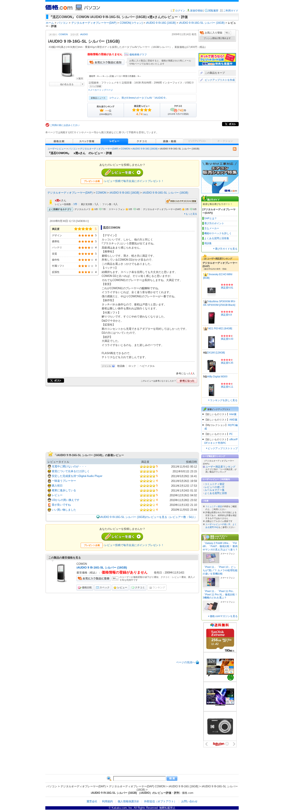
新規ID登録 (196, 10)
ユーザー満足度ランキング (220, 466)
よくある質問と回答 (216, 493)
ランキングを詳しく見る (223, 400)
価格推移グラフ (138, 54)
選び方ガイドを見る (226, 248)
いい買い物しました (64, 509)
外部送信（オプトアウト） (160, 801)
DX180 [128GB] (216, 352)
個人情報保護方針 (128, 801)
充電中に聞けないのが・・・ (69, 466)
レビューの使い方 (215, 487)
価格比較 (87, 587)
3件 (75, 204)
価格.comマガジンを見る (224, 616)
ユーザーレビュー (57, 148)
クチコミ (140, 587)
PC (231, 434)
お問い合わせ (189, 801)
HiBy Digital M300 (217, 376)
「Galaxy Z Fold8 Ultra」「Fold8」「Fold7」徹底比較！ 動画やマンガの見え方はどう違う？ (220, 546)
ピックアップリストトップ (223, 448)
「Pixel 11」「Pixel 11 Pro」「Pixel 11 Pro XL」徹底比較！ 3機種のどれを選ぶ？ (220, 594)
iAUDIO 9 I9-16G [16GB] (144, 148)
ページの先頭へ (185, 662)
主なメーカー (211, 228)
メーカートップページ (101, 90)
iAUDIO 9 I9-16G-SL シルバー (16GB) (165, 192)
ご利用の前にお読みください (65, 125)
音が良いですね (61, 504)
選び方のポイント (214, 223)
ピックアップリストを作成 (220, 79)
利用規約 (107, 801)
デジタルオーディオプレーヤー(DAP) (99, 148)
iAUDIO (84, 34)
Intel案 (233, 414)
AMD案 (233, 419)
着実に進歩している (64, 490)
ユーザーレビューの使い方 (217, 524)
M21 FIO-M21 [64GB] (220, 328)
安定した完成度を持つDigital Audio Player (77, 476)
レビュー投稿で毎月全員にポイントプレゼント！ (134, 181)
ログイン (180, 10)
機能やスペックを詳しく (218, 233)
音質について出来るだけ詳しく (71, 471)
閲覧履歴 (213, 10)
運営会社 (91, 801)
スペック (105, 587)
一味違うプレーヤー (64, 480)
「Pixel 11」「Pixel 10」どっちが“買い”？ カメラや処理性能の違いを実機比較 (220, 570)
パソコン (73, 148)
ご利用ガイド (230, 10)
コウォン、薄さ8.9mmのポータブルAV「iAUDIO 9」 (138, 97)
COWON (63, 34)
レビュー (57, 495)
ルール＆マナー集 (215, 490)
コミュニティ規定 (215, 484)
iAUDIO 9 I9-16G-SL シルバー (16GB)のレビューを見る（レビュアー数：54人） (148, 517)
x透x (58, 200)
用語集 (208, 243)
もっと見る (191, 214)
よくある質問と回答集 (216, 238)
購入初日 (57, 485)
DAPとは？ (210, 218)
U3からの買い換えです (65, 499)
